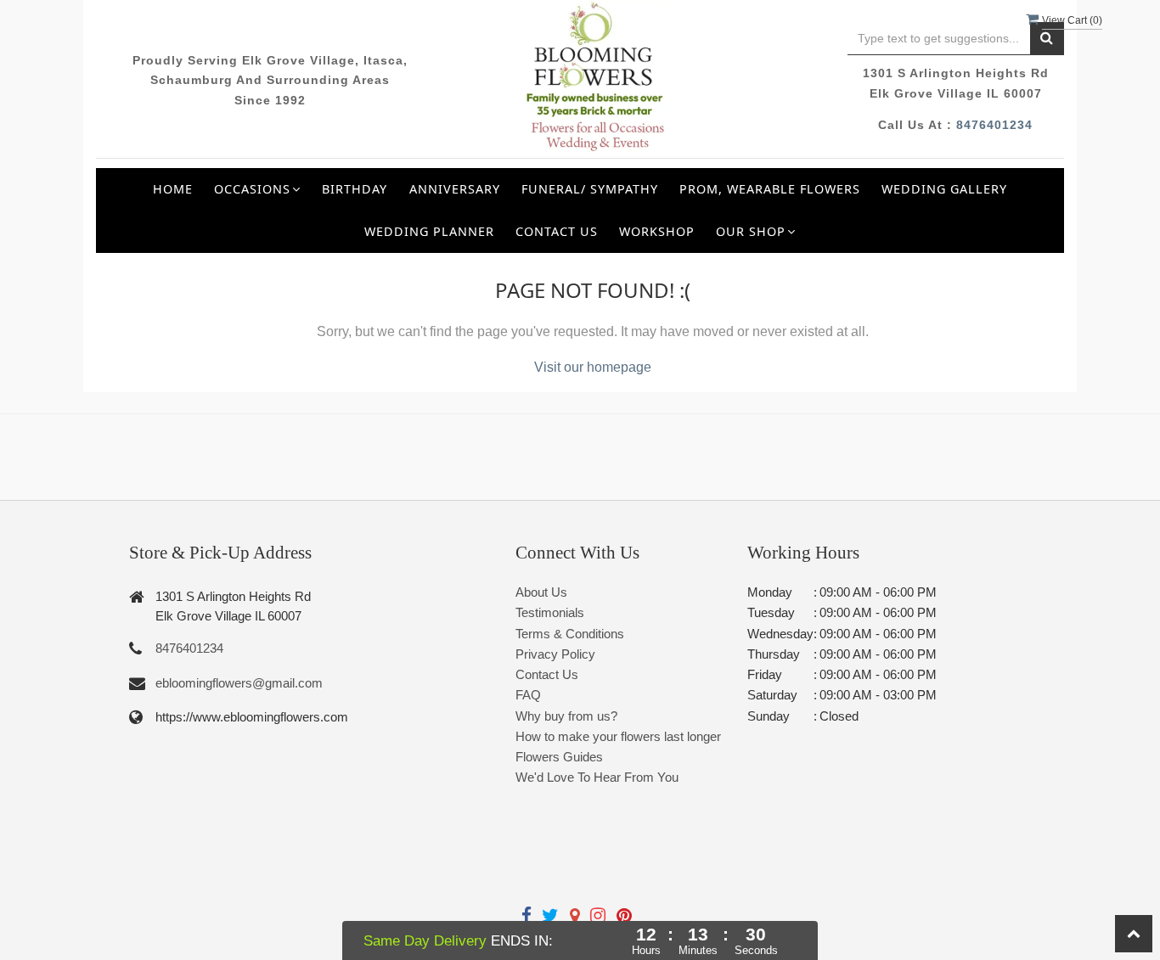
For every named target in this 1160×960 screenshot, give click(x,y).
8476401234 (994, 125)
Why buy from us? (566, 716)
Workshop (657, 231)
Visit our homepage (592, 367)
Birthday (354, 189)
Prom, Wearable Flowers (769, 189)
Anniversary (454, 189)
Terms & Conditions (569, 633)
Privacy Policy (555, 654)
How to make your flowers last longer (618, 736)
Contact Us (556, 231)
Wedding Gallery (944, 189)
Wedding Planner (429, 231)
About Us (541, 592)
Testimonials (549, 612)
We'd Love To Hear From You (597, 777)
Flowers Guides (559, 756)
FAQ (528, 695)
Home (173, 189)
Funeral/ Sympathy (589, 189)
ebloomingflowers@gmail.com (239, 683)
